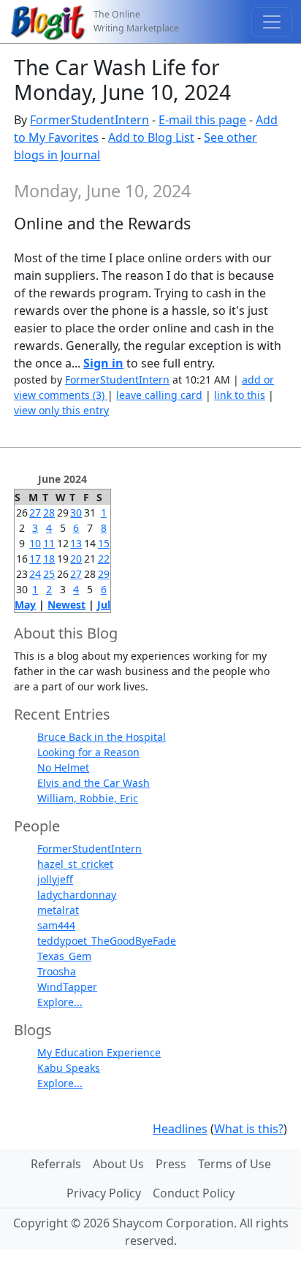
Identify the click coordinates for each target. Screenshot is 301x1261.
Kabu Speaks (68, 1068)
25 (49, 574)
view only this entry (61, 410)
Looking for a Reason (88, 752)
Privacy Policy (103, 1193)
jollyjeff (55, 879)
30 (76, 512)
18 (49, 558)
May (25, 605)
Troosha (56, 971)
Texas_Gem (64, 956)
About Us (118, 1164)
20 (76, 558)
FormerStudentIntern (89, 120)
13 (76, 543)
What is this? (248, 1129)
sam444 (56, 925)
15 (104, 543)
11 (49, 543)
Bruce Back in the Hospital (101, 737)
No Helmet (63, 767)
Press (171, 1164)
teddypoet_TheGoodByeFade (106, 941)
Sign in (103, 363)
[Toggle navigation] (271, 22)
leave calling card (159, 395)
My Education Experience (99, 1052)
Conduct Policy (194, 1193)
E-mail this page (202, 120)
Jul (103, 605)
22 (104, 558)
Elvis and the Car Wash (93, 783)
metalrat (58, 910)
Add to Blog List (151, 137)
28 (49, 512)
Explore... (60, 1002)
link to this (239, 395)
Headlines (180, 1129)
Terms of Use (234, 1164)
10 (35, 543)
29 (104, 574)
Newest (66, 605)
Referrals (56, 1164)
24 (35, 574)
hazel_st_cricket (75, 864)
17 (35, 558)
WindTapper (67, 987)
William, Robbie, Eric (87, 798)
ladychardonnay (76, 895)
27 (35, 512)
